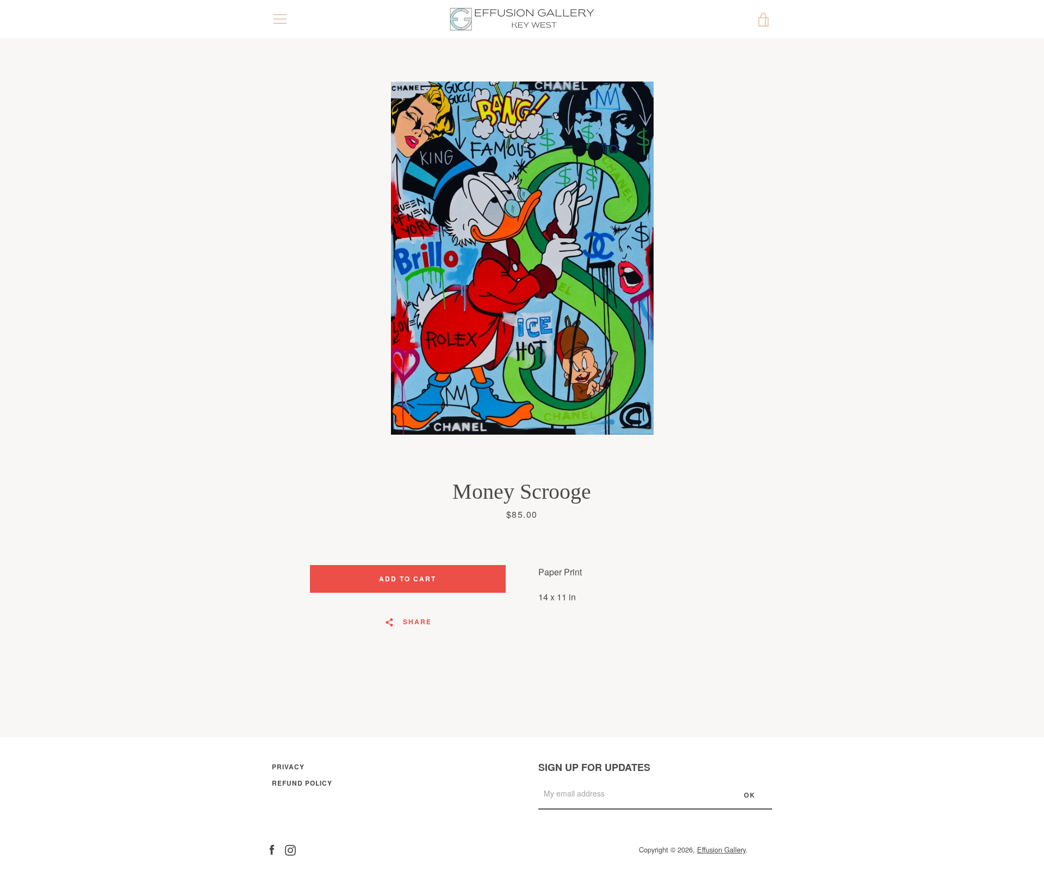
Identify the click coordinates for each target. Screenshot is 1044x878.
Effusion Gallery (721, 849)
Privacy (288, 767)
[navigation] (280, 19)
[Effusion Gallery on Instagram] (290, 849)
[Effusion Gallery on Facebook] (271, 849)
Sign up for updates (594, 767)
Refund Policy (302, 783)
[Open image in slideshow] (522, 258)
